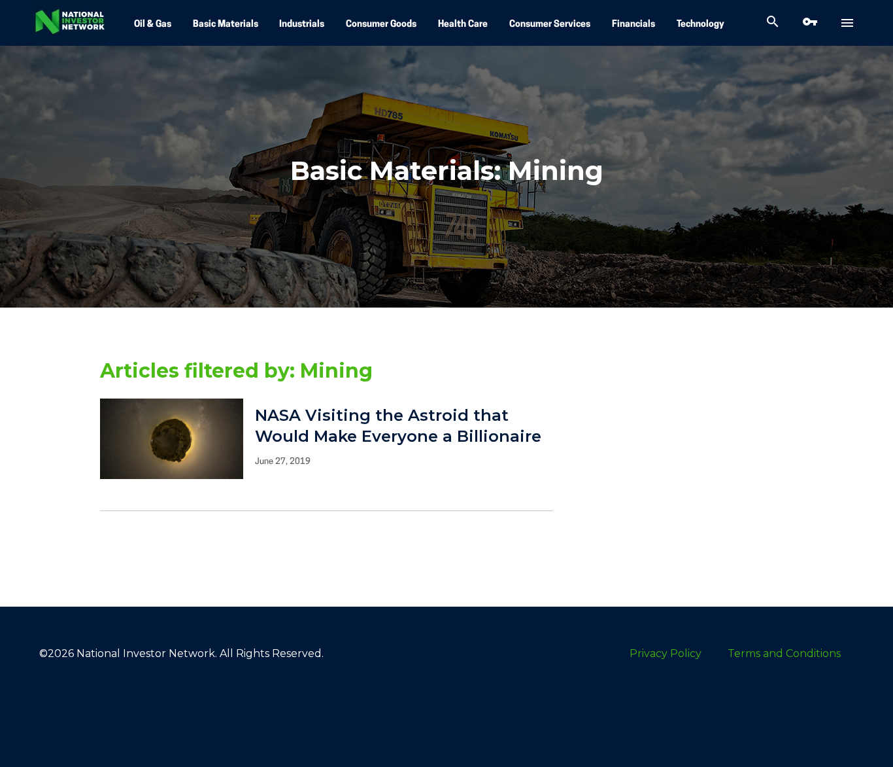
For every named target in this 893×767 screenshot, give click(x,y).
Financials (633, 24)
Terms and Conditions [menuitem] (784, 653)
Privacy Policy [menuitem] (665, 653)
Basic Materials (225, 24)
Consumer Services (549, 24)
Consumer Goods (381, 24)
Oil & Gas (152, 24)
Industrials (301, 24)
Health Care (463, 24)
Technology (700, 24)
